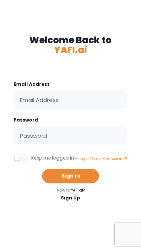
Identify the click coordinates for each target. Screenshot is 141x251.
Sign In (70, 176)
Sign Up (70, 198)
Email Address (32, 84)
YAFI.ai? (78, 190)
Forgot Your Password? (101, 158)
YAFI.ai (70, 50)
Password (26, 120)
